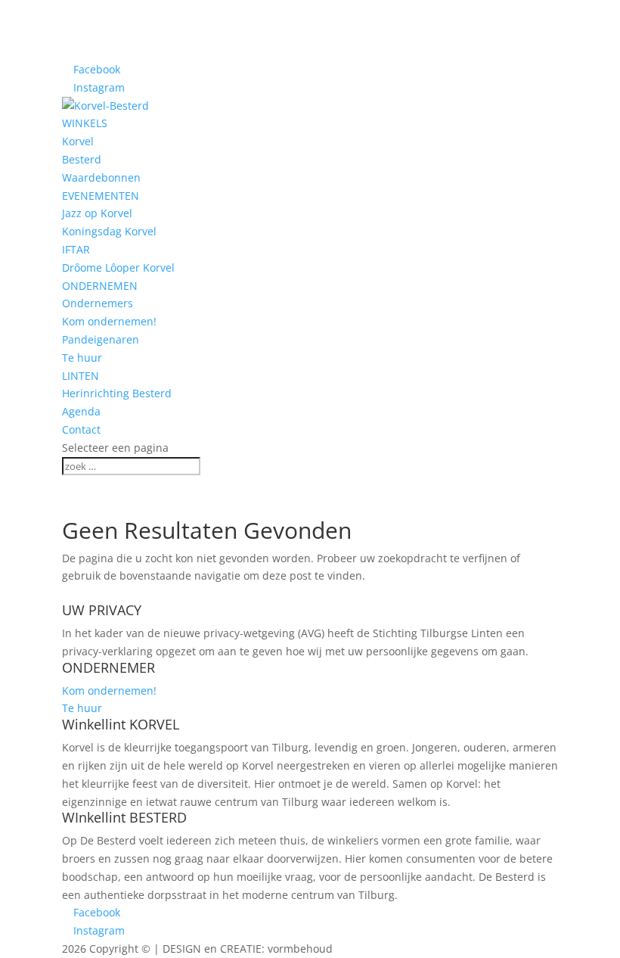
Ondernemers (97, 303)
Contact (81, 429)
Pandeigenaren (100, 339)
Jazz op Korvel (97, 213)
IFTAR (76, 249)
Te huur (82, 357)
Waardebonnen (101, 177)
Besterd (81, 159)
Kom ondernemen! (109, 321)
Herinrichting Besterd (117, 393)
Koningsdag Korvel (109, 231)
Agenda (81, 411)
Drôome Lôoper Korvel (118, 267)
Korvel (78, 141)
